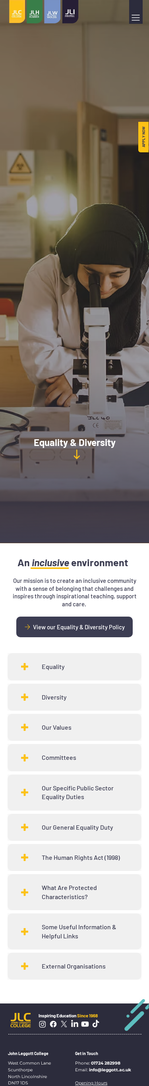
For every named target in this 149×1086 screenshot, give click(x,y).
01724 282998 (105, 1063)
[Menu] (136, 18)
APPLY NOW (143, 137)
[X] (64, 1024)
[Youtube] (85, 1024)
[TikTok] (95, 1024)
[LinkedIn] (74, 1024)
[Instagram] (42, 1024)
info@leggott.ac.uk (110, 1070)
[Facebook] (53, 1024)
